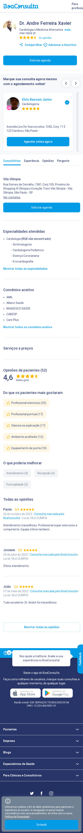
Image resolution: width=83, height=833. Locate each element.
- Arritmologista (21, 244)
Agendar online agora (38, 141)
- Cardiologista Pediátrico (27, 250)
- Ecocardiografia (22, 261)
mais (67, 29)
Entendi (42, 824)
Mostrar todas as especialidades (25, 268)
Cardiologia (13, 238)
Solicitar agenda (40, 60)
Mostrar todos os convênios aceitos (27, 327)
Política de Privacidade (17, 816)
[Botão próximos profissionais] (76, 83)
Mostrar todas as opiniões (41, 627)
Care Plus (12, 319)
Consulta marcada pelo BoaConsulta (54, 554)
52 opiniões (45, 38)
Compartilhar (33, 44)
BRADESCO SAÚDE (18, 308)
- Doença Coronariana (25, 255)
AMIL (9, 297)
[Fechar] (9, 652)
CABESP (11, 314)
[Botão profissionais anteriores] (66, 83)
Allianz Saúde (15, 302)
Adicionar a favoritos (62, 44)
